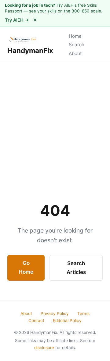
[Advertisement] (55, 121)
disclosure (44, 347)
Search (76, 44)
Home (75, 36)
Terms (83, 313)
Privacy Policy (55, 313)
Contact (36, 320)
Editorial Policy (67, 320)
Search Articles (76, 267)
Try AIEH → (17, 20)
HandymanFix (30, 50)
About (75, 53)
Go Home (26, 267)
